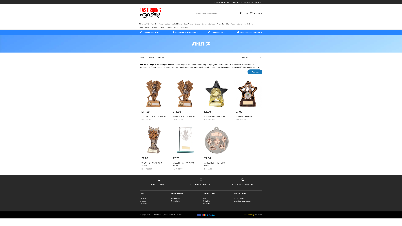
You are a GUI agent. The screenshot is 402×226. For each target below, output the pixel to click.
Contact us (143, 198)
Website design (249, 215)
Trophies (151, 57)
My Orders (206, 203)
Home (142, 57)
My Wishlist (206, 201)
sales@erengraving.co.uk (252, 2)
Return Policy (175, 198)
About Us (143, 201)
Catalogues (143, 203)
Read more (255, 72)
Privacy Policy (175, 201)
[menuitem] (258, 13)
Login (204, 198)
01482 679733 (237, 2)
